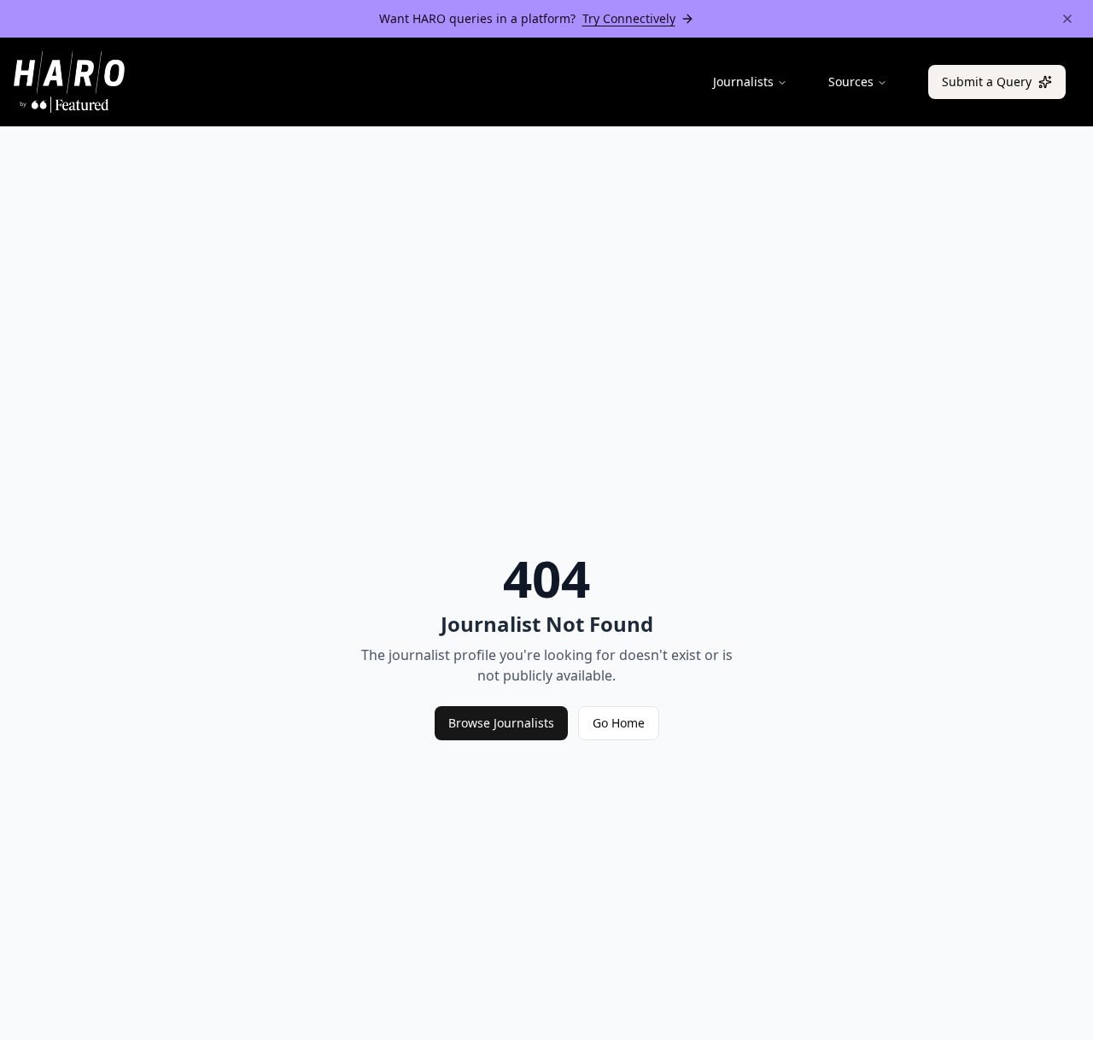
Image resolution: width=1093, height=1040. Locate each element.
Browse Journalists (501, 723)
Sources (851, 81)
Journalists (743, 81)
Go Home (619, 723)
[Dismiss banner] (1067, 19)
